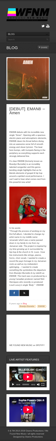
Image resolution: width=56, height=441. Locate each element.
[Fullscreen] (42, 384)
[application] (28, 376)
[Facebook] (14, 293)
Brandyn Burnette (27, 306)
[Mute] (38, 384)
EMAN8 (41, 306)
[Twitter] (43, 26)
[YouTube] (48, 26)
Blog (25, 303)
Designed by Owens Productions (28, 437)
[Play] (13, 384)
